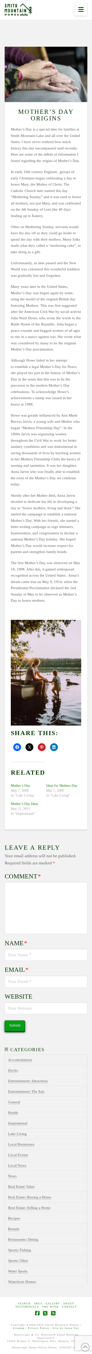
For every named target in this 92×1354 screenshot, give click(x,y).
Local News (17, 1165)
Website (18, 996)
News (12, 1176)
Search (24, 1303)
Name (16, 943)
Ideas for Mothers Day (61, 785)
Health (13, 1113)
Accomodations (20, 1060)
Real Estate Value (21, 1187)
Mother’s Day (20, 785)
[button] (80, 10)
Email (17, 969)
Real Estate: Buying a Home (29, 1197)
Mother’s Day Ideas (24, 804)
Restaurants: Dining (23, 1239)
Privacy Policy (38, 1328)
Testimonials (27, 1306)
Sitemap (19, 1328)
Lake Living (17, 1134)
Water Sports (17, 1271)
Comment (23, 876)
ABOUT (68, 1303)
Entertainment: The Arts (26, 1091)
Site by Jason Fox (66, 1328)
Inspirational (17, 1123)
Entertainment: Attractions (28, 1081)
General (14, 1102)
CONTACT (69, 1306)
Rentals (13, 1229)
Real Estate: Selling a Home (29, 1208)
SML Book (50, 1306)
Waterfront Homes (22, 1282)
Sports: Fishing (19, 1250)
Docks (13, 1070)
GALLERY (53, 1303)
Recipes (14, 1218)
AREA (38, 1303)
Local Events (18, 1155)
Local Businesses (21, 1144)
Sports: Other (18, 1261)
